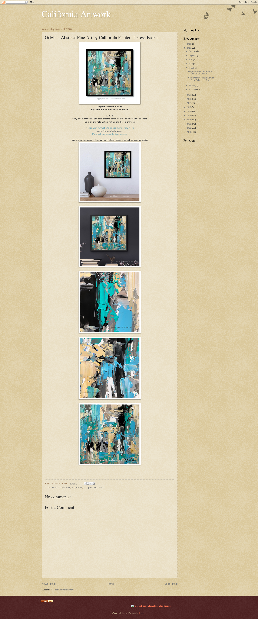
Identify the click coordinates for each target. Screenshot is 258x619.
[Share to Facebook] (93, 483)
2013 (189, 120)
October (192, 51)
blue (73, 487)
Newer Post (49, 583)
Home (110, 583)
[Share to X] (90, 483)
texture (79, 487)
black (68, 487)
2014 (189, 115)
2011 (189, 128)
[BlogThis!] (87, 483)
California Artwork (76, 14)
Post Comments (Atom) (64, 590)
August (192, 55)
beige (62, 487)
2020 (189, 48)
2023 (189, 44)
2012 (189, 124)
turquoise (98, 487)
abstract (55, 487)
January (192, 89)
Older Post (171, 583)
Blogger (142, 613)
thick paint (87, 487)
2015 (189, 111)
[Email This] (85, 483)
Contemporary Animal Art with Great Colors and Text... (201, 79)
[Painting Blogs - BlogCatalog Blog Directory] (151, 606)
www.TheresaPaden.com (109, 131)
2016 (189, 107)
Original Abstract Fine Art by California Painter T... (200, 72)
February (193, 85)
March (192, 68)
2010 (189, 132)
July (191, 60)
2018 (189, 99)
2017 (189, 103)
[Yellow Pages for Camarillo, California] (47, 602)
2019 (189, 95)
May (191, 64)
